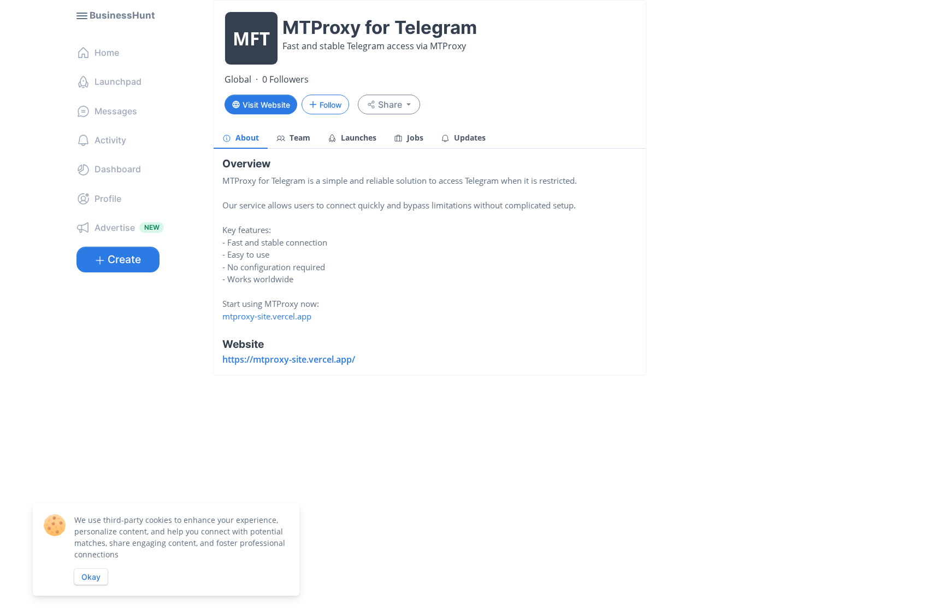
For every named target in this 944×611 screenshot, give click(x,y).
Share (390, 104)
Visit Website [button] (266, 104)
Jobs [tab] (414, 137)
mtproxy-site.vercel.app (266, 316)
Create (124, 259)
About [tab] (246, 137)
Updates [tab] (469, 137)
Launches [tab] (357, 137)
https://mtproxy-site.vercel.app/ (288, 359)
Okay (91, 576)
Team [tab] (298, 137)
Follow (331, 104)
